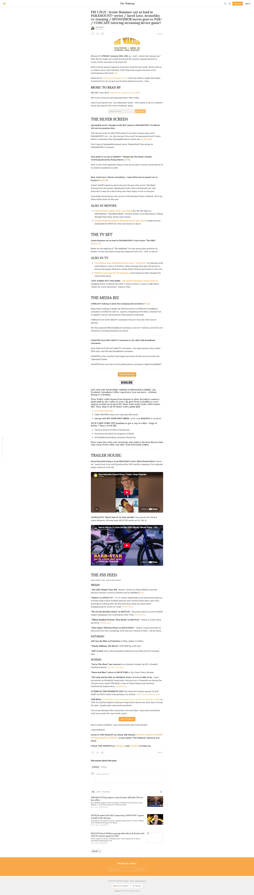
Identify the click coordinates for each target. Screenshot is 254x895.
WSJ (146, 303)
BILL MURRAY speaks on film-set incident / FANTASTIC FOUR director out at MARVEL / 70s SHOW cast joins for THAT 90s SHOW (116, 804)
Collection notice (140, 881)
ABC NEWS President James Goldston (140, 280)
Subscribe (237, 4)
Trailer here (141, 694)
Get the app (137, 886)
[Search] (225, 4)
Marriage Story (127, 220)
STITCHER (157, 734)
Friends (149, 699)
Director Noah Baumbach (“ (107, 220)
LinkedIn (134, 746)
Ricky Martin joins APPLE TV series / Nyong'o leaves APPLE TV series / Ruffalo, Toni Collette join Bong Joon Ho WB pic (117, 822)
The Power (140, 263)
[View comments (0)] (98, 34)
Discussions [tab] (106, 792)
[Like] (93, 34)
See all (94, 851)
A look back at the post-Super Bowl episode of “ (124, 699)
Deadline (103, 180)
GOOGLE (95, 738)
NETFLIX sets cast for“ (105, 273)
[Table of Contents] (2, 447)
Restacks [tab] (104, 767)
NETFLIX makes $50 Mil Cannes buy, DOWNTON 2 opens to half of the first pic (117, 816)
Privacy (126, 881)
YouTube (136, 92)
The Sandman (122, 273)
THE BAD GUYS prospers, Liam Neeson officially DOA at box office (117, 798)
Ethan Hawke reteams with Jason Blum (113, 211)
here (116, 73)
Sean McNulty (100, 27)
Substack (117, 891)
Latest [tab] (98, 792)
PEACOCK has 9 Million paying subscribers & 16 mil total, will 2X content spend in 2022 (118, 834)
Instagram (120, 746)
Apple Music (116, 92)
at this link (146, 139)
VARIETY (95, 243)
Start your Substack (122, 886)
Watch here (127, 606)
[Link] (88, 87)
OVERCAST (113, 738)
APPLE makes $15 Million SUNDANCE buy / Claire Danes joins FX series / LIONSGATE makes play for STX (116, 840)
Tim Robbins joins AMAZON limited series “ (115, 263)
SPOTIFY (140, 734)
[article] (127, 803)
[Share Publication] (230, 4)
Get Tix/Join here (116, 667)
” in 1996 (156, 699)
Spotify (126, 92)
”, (129, 273)
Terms (132, 881)
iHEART (103, 738)
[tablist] (99, 767)
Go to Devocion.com (103, 410)
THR (127, 159)
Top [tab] (93, 792)
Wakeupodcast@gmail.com (115, 78)
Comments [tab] (95, 767)
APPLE (148, 734)
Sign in (247, 4)
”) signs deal (139, 220)
